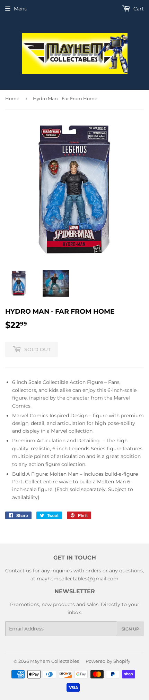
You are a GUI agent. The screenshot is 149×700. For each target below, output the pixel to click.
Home (12, 98)
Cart (138, 9)
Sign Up (130, 628)
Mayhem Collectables (54, 661)
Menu (20, 9)
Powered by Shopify (108, 661)
